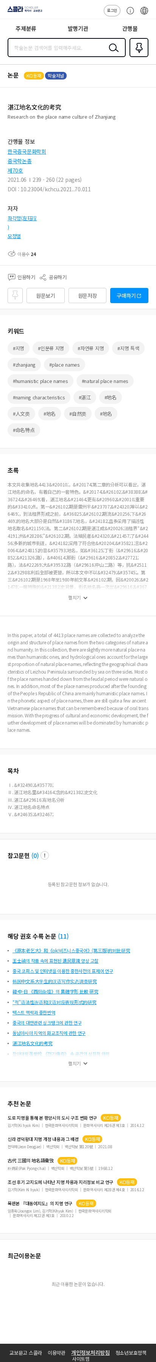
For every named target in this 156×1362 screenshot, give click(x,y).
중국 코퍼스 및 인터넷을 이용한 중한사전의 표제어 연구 (62, 971)
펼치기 (74, 597)
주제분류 (26, 28)
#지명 (18, 348)
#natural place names (105, 381)
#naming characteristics (39, 397)
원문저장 (87, 295)
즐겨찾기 (137, 56)
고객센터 (128, 14)
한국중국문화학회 (27, 151)
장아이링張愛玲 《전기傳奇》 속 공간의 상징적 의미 (60, 1054)
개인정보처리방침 (90, 1352)
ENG (144, 14)
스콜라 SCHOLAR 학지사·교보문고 (23, 11)
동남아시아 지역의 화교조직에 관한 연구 (49, 1033)
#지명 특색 (128, 348)
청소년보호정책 (131, 1352)
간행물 (130, 28)
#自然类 (77, 413)
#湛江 (85, 397)
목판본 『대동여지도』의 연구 (40, 1203)
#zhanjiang (24, 364)
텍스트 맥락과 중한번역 (33, 1012)
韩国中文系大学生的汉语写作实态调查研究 (54, 981)
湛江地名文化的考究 (32, 1043)
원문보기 (45, 295)
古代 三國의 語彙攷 (31, 1160)
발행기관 (78, 28)
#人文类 (21, 413)
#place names (64, 364)
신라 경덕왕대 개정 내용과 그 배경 (43, 1139)
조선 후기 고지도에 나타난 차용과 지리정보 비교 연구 (60, 1182)
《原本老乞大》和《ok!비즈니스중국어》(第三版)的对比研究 (71, 950)
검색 (112, 53)
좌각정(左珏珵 (22, 218)
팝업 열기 (45, 855)
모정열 (14, 236)
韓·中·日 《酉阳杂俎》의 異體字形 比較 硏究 (55, 991)
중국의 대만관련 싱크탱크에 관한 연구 (46, 1022)
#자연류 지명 (91, 348)
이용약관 (57, 1352)
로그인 (112, 10)
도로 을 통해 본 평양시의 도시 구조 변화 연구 (52, 1118)
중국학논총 (20, 161)
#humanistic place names (40, 381)
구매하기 (126, 295)
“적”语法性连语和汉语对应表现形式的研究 (54, 1002)
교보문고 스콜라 (25, 1352)
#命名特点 (24, 430)
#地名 (111, 397)
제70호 (15, 170)
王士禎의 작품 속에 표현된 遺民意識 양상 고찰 (55, 960)
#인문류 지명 (51, 348)
